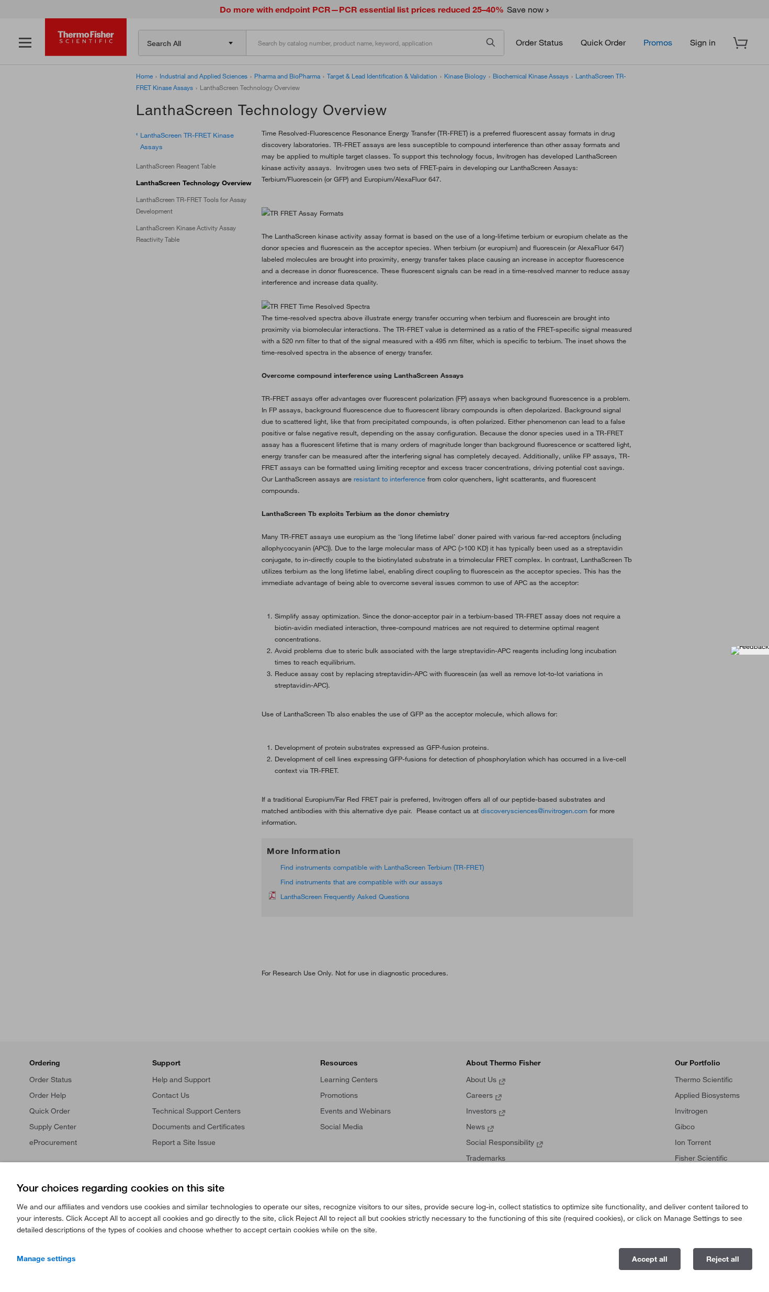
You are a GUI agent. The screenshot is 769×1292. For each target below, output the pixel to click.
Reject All (722, 1259)
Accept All (650, 1259)
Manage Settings (46, 1258)
